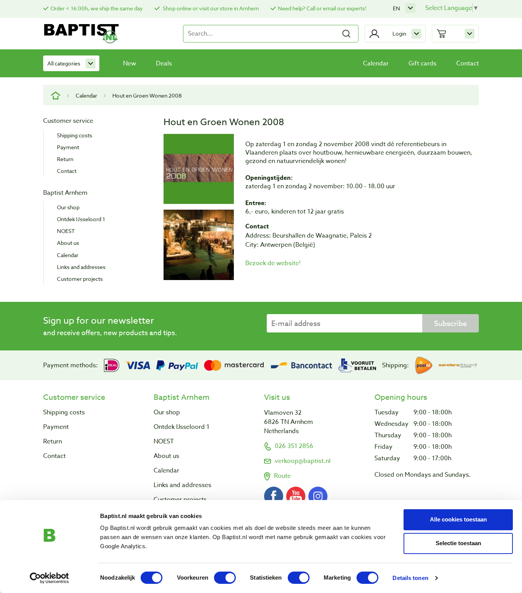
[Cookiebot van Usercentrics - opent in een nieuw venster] (49, 578)
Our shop (68, 207)
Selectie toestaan (458, 543)
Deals (164, 63)
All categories (63, 63)
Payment (68, 147)
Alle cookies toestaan (458, 519)
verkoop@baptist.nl (303, 461)
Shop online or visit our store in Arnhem (210, 8)
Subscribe (450, 323)
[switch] (225, 578)
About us (68, 242)
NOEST (66, 231)
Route (282, 476)
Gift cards (422, 63)
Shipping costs (74, 135)
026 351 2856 (294, 446)
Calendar (376, 63)
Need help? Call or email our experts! (322, 8)
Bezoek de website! (273, 263)
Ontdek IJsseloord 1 (81, 219)
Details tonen (410, 578)
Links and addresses (81, 266)
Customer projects (80, 278)
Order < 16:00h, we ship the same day (96, 8)
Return (65, 159)
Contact (467, 63)
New (129, 63)
